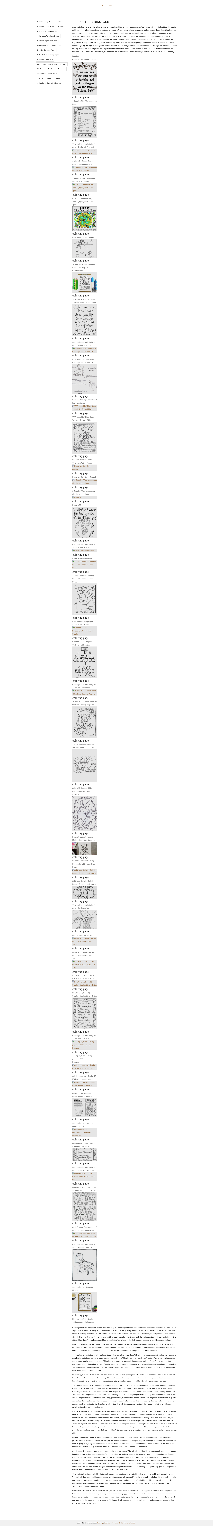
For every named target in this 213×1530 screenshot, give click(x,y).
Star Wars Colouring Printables (48, 78)
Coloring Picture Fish (45, 59)
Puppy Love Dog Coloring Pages (49, 45)
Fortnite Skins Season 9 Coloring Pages (51, 64)
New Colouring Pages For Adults (49, 22)
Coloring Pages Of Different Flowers (50, 26)
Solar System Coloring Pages (48, 55)
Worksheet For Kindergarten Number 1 (51, 69)
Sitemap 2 (116, 1523)
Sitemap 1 (107, 1523)
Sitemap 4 (132, 1523)
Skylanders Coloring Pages (47, 73)
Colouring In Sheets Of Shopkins (49, 83)
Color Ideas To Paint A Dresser (48, 36)
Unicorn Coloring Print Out (47, 31)
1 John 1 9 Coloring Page (90, 22)
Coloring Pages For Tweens (47, 41)
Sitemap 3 (124, 1523)
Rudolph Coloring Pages (46, 50)
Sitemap (100, 1523)
